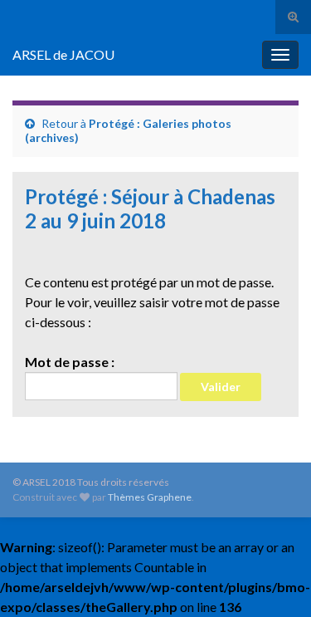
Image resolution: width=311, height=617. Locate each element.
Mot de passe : (69, 362)
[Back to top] (273, 579)
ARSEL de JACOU (63, 54)
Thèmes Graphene (150, 497)
